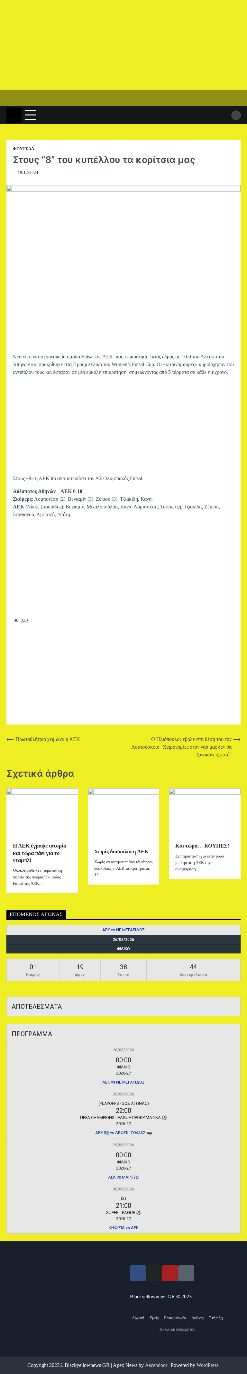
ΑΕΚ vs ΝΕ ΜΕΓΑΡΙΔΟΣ (123, 929)
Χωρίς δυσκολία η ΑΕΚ (121, 851)
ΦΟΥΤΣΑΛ (23, 149)
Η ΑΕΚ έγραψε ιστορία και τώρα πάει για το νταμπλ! (39, 853)
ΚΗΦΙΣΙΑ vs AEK (124, 1227)
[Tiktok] (186, 1273)
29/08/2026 (123, 1145)
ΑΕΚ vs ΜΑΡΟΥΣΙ (123, 1177)
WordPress (207, 1365)
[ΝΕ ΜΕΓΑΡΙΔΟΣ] (228, 930)
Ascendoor (156, 1365)
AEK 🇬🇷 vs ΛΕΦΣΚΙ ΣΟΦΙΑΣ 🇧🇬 (123, 1132)
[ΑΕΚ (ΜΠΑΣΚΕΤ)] (18, 930)
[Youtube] (170, 1273)
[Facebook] (138, 1273)
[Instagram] (154, 1273)
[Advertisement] (123, 45)
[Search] (236, 115)
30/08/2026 (123, 1189)
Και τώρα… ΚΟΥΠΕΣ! (202, 846)
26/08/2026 (123, 1050)
